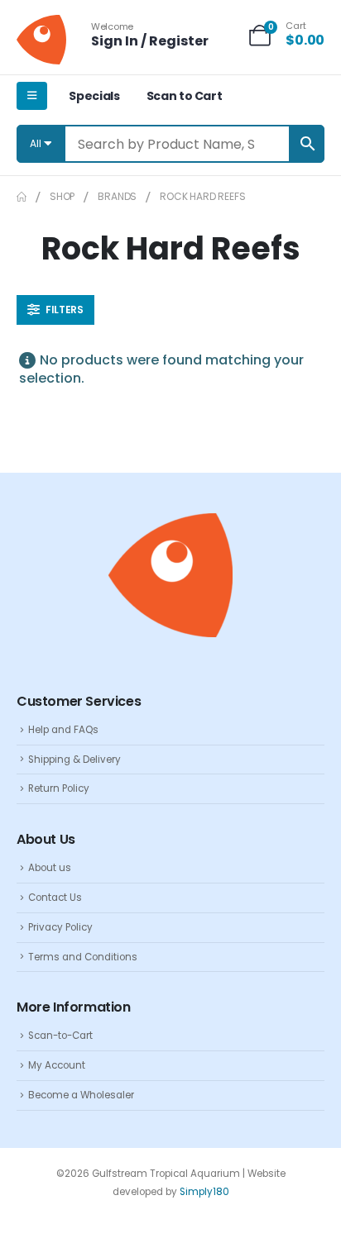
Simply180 (204, 1191)
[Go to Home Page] (21, 196)
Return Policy (58, 788)
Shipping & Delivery (74, 759)
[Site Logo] (41, 39)
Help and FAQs (63, 729)
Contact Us (55, 897)
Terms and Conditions (82, 957)
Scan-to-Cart (60, 1035)
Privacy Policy (60, 927)
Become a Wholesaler (81, 1095)
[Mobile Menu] (32, 96)
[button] (55, 310)
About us (49, 867)
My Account (56, 1065)
